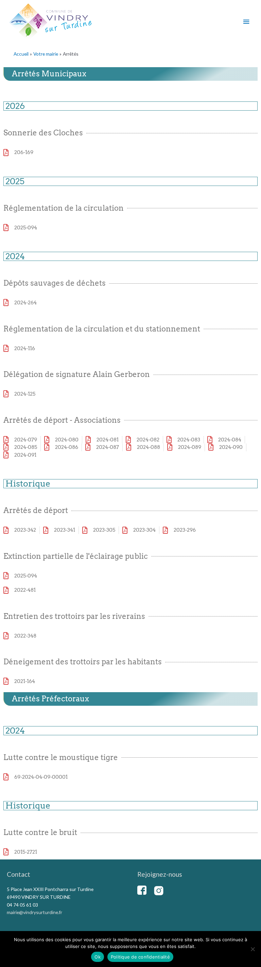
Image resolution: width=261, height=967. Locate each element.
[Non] (252, 949)
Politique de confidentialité (140, 957)
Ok (97, 957)
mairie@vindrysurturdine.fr (34, 912)
